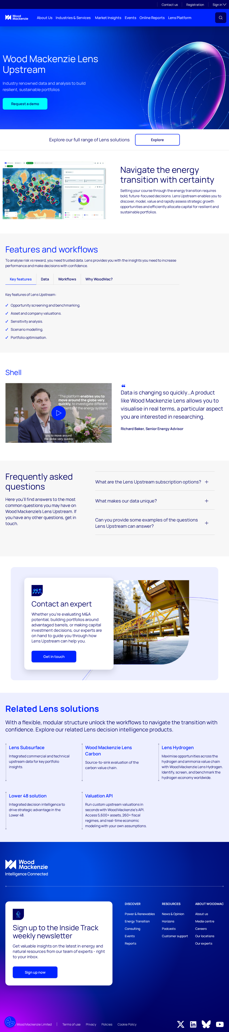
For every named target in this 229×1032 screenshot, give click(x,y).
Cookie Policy (127, 1024)
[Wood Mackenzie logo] (16, 17)
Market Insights (108, 17)
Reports (130, 943)
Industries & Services (73, 17)
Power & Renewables (140, 914)
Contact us (170, 4)
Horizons (168, 921)
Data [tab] (45, 279)
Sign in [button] (219, 4)
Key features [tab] (21, 279)
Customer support (175, 936)
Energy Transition (137, 921)
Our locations (204, 936)
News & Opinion (173, 914)
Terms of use (71, 1024)
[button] (220, 17)
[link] (114, 868)
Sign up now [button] (35, 972)
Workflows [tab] (67, 279)
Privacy (91, 1024)
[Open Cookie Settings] (10, 1022)
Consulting (132, 928)
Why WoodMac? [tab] (99, 279)
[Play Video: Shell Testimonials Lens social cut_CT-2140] (58, 413)
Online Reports (152, 17)
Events (130, 17)
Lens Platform (179, 17)
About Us (44, 17)
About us (201, 914)
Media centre (204, 921)
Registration (195, 4)
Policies (107, 1024)
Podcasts (169, 928)
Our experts (203, 943)
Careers (201, 928)
